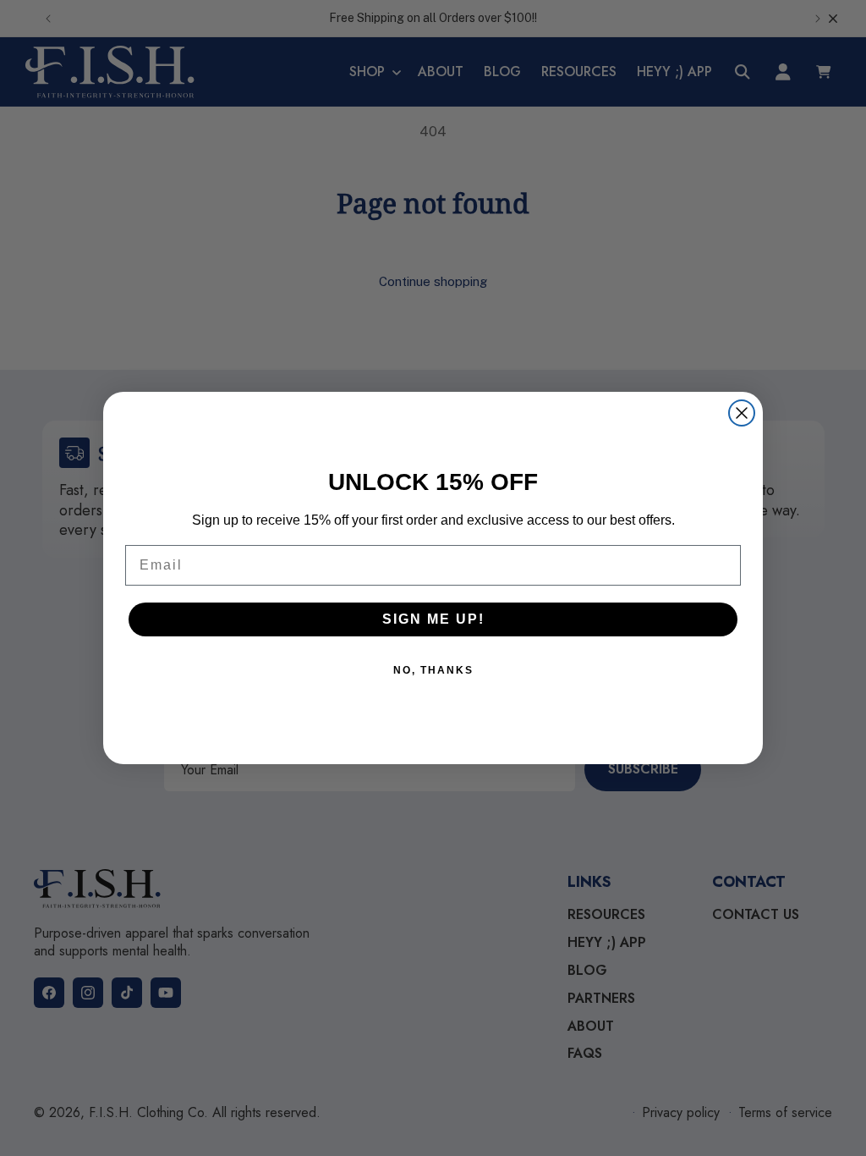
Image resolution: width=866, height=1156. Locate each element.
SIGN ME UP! (433, 619)
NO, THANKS (433, 670)
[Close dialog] (741, 413)
